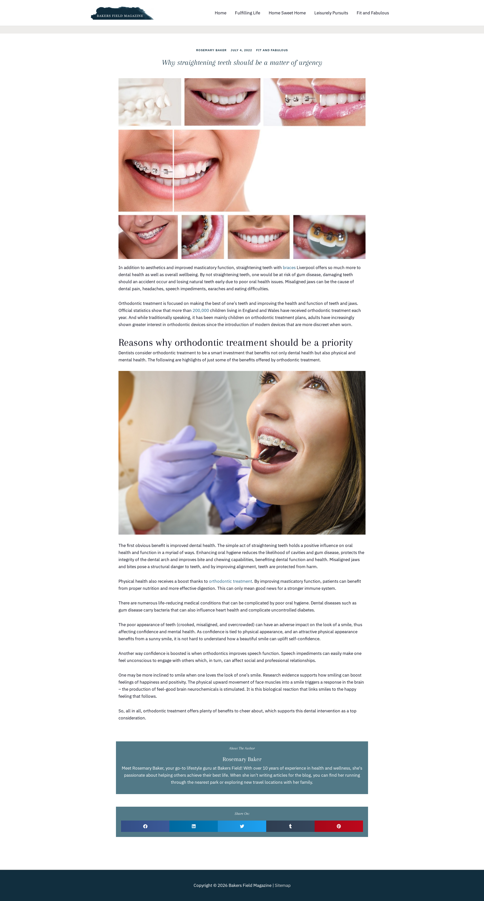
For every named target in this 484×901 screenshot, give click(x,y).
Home (220, 13)
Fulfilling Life (247, 13)
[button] (145, 826)
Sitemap (283, 885)
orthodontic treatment (230, 581)
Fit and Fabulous (373, 13)
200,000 (201, 310)
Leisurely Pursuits (331, 13)
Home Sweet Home (287, 13)
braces (289, 267)
